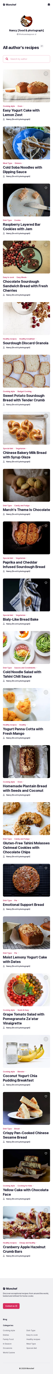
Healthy (22, 725)
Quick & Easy (23, 1010)
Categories (8, 1325)
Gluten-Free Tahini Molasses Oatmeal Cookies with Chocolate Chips (26, 847)
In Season (7, 1344)
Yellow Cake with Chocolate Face (26, 1192)
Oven (20, 106)
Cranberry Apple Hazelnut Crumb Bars (24, 1249)
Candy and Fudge (21, 505)
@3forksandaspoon (25, 34)
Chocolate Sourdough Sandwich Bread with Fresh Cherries (25, 286)
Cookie (17, 220)
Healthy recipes (10, 339)
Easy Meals (21, 277)
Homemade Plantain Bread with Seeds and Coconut (25, 788)
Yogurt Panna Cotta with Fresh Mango (23, 731)
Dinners (18, 163)
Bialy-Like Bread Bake (20, 619)
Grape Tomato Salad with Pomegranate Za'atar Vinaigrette (23, 1018)
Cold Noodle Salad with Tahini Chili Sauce (22, 674)
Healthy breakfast (27, 339)
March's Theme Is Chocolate (26, 510)
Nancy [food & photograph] (18, 119)
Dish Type (7, 220)
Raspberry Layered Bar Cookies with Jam (21, 226)
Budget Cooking (25, 391)
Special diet (8, 448)
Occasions (7, 1348)
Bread (17, 1129)
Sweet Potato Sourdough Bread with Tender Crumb (24, 397)
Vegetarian (20, 448)
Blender (21, 1071)
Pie (15, 900)
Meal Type (7, 163)
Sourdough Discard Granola (25, 343)
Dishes (6, 1335)
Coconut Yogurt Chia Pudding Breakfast (20, 1078)
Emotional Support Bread (23, 904)
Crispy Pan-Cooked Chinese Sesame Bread (26, 1135)
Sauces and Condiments (24, 668)
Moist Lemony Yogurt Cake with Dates (25, 959)
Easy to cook (8, 277)
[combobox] (26, 59)
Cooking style (9, 106)
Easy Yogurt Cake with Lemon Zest (21, 112)
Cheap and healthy (27, 1243)
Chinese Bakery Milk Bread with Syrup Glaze (25, 454)
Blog (5, 1319)
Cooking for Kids (25, 1186)
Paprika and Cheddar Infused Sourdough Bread (24, 564)
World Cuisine (9, 1352)
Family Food (8, 1339)
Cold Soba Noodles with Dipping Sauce (22, 169)
